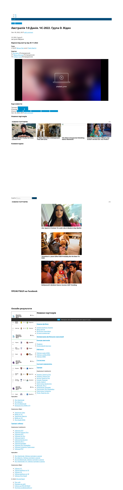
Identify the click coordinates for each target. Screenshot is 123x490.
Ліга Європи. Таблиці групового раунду (27, 458)
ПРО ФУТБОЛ (20, 479)
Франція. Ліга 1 (42, 386)
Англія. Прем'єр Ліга (43, 378)
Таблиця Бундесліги (21, 440)
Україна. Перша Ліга (43, 376)
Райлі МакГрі (32, 48)
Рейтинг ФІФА (41, 357)
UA (15, 17)
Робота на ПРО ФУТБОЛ (22, 486)
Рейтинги (40, 349)
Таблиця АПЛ (19, 434)
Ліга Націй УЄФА (20, 420)
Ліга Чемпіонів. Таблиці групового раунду (28, 456)
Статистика (41, 360)
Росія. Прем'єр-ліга (43, 393)
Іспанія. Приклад (42, 380)
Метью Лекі (20, 48)
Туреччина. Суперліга (44, 391)
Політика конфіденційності (23, 488)
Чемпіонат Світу (23, 107)
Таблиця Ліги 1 (19, 442)
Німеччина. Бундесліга (44, 384)
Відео (13, 23)
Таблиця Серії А (20, 438)
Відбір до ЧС (19, 414)
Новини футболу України (45, 328)
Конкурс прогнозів (43, 340)
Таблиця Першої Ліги (21, 432)
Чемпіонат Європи (21, 416)
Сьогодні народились (44, 364)
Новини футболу (43, 324)
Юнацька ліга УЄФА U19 (22, 405)
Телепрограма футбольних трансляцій (50, 337)
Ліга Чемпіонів (19, 400)
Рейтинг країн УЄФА (43, 353)
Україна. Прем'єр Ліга (44, 374)
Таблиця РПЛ (19, 449)
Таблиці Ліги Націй (21, 476)
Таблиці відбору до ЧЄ (22, 474)
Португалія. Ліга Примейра (45, 389)
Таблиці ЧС (18, 468)
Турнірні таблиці (17, 423)
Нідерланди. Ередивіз (44, 387)
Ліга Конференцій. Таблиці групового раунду (29, 460)
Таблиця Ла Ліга (20, 436)
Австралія (21, 109)
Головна (17, 19)
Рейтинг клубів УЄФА (43, 355)
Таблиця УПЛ (19, 431)
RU (15, 15)
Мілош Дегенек (18, 55)
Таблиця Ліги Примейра (22, 445)
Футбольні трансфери (44, 331)
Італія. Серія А (41, 382)
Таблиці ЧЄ (18, 472)
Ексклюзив (18, 23)
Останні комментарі (43, 333)
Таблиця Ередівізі (20, 443)
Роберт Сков (17, 57)
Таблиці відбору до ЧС (22, 470)
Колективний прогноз (44, 346)
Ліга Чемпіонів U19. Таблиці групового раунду (30, 461)
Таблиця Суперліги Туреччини (24, 447)
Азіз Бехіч (16, 53)
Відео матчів (41, 329)
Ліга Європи (19, 402)
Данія (26, 109)
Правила (39, 344)
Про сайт (17, 482)
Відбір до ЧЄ (19, 418)
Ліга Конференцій (20, 404)
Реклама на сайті (20, 484)
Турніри (39, 367)
